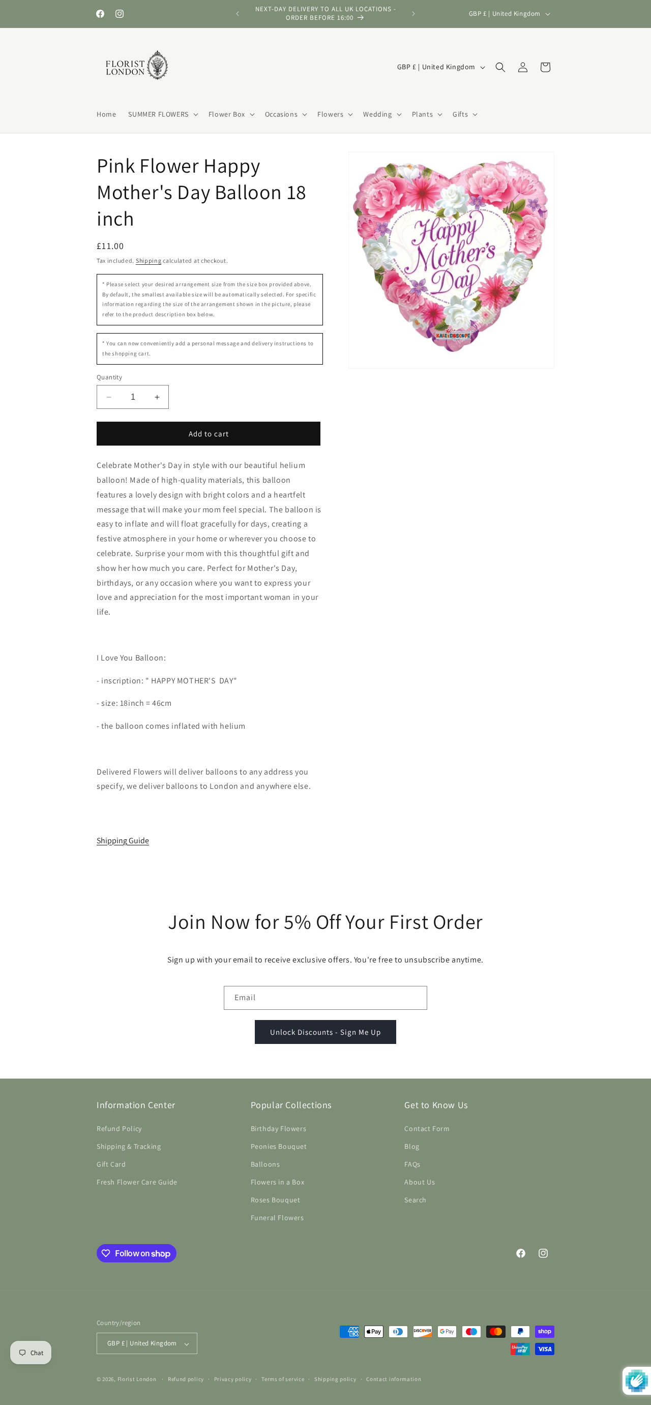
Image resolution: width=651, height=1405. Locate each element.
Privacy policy (233, 1379)
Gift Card (111, 1164)
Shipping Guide (123, 840)
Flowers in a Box (278, 1182)
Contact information (393, 1379)
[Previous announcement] (237, 13)
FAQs (412, 1164)
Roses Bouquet (276, 1199)
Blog (411, 1145)
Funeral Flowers (277, 1217)
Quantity (109, 377)
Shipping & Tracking (129, 1145)
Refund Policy (119, 1128)
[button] (162, 114)
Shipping (149, 260)
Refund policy (186, 1379)
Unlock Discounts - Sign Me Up (325, 1031)
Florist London (137, 1379)
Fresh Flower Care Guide (137, 1182)
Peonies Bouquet (279, 1145)
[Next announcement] (413, 13)
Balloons (265, 1164)
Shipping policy (335, 1379)
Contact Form (427, 1128)
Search (415, 1199)
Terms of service (282, 1379)
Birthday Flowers (279, 1128)
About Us (419, 1182)
